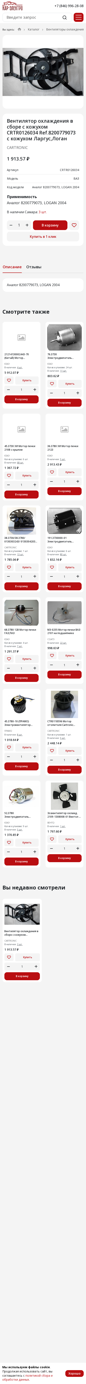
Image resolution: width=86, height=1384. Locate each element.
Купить (27, 380)
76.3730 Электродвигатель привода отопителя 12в (62, 356)
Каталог (33, 29)
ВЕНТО (50, 823)
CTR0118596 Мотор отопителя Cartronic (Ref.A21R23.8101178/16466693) (64, 723)
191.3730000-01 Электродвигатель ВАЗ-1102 (59, 539)
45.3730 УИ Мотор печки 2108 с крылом (19, 448)
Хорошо (74, 1373)
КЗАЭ (7, 364)
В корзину (50, 225)
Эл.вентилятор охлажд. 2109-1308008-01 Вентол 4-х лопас (64, 815)
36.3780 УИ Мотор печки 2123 (62, 448)
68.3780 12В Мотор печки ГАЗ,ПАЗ (20, 631)
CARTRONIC (17, 147)
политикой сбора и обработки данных (27, 1377)
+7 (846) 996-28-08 (68, 6)
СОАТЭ (50, 639)
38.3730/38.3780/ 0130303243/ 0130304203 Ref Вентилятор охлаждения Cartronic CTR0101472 (19, 539)
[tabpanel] (43, 285)
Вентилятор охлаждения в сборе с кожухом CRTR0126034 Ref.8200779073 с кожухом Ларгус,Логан (21, 933)
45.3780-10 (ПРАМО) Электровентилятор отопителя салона (17, 723)
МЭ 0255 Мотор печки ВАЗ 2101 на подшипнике (63, 631)
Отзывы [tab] (33, 266)
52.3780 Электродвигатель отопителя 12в (16, 815)
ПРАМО (8, 731)
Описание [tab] (12, 266)
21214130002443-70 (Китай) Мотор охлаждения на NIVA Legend (17, 356)
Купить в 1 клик (43, 236)
